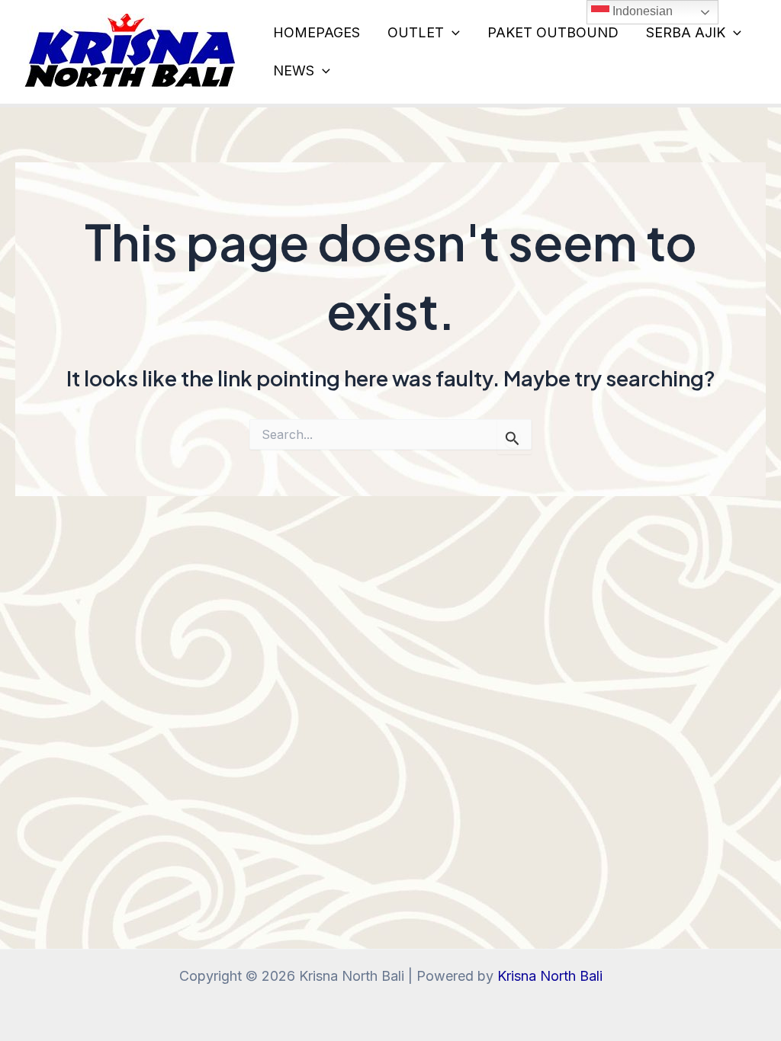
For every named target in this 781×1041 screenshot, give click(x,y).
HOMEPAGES (316, 32)
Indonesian (641, 11)
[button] (452, 33)
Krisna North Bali (550, 976)
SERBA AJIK (685, 32)
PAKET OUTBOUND (553, 32)
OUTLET (415, 32)
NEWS (293, 70)
